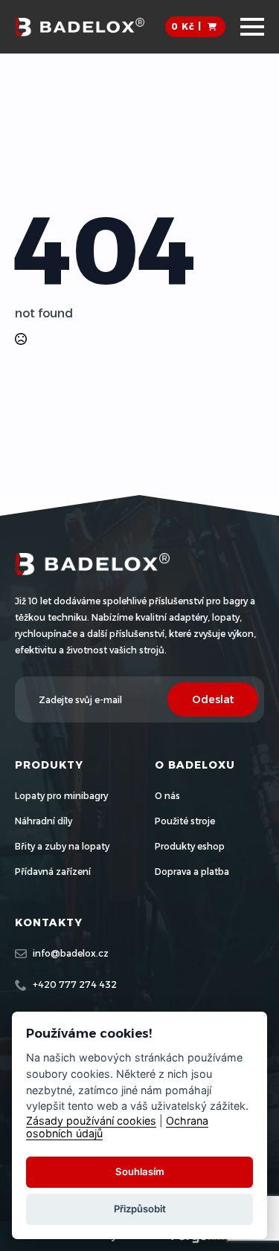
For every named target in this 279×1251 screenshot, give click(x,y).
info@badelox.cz (71, 953)
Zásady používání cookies (91, 1120)
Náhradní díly (43, 821)
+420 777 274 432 (75, 984)
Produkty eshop (190, 846)
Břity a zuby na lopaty (62, 846)
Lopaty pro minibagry (61, 795)
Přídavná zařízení (53, 871)
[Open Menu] (252, 27)
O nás (167, 795)
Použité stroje (185, 821)
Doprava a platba (192, 871)
